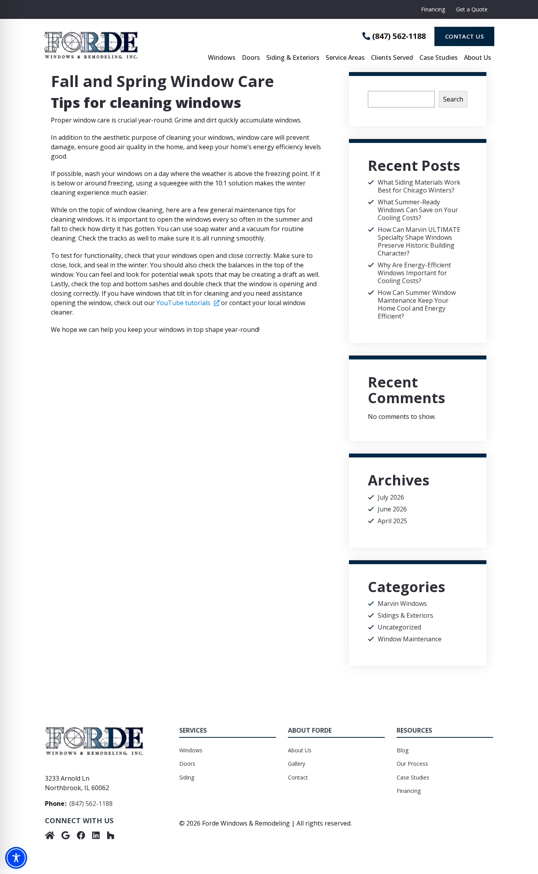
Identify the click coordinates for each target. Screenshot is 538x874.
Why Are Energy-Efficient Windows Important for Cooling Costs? (414, 273)
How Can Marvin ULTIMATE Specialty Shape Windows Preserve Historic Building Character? (419, 241)
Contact (298, 777)
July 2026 (391, 497)
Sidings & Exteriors (405, 615)
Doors (251, 58)
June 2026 (392, 509)
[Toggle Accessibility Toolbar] (16, 858)
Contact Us (464, 36)
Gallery (296, 763)
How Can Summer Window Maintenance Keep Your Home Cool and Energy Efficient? (417, 304)
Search (453, 99)
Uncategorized (399, 627)
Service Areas (345, 58)
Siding (186, 777)
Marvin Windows (402, 603)
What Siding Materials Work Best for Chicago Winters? (419, 186)
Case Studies (438, 58)
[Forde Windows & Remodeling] (119, 45)
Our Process (412, 763)
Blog (402, 750)
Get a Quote (472, 9)
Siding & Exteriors (292, 58)
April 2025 (392, 521)
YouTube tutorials (187, 302)
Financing (433, 9)
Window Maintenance (410, 639)
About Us (477, 58)
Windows (222, 58)
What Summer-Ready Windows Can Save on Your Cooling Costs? (418, 210)
